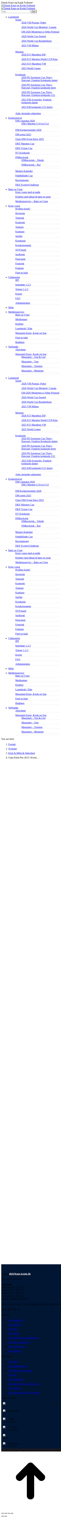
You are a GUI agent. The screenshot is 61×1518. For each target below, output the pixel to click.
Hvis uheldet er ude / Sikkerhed (23, 1392)
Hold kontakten (16, 1379)
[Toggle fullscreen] (9, 1513)
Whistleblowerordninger (20, 1370)
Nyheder (12, 1375)
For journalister (15, 1320)
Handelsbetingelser (17, 1366)
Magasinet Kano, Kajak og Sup (23, 1383)
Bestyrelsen (14, 1333)
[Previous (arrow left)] (2, 1516)
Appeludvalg (14, 1324)
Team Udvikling (16, 1346)
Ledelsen (12, 1329)
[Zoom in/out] (12, 1513)
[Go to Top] (30, 1509)
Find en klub (14, 1388)
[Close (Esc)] (2, 1513)
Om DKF (13, 1361)
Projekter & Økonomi (19, 1342)
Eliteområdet (14, 1351)
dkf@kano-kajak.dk (20, 1273)
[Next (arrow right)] (5, 1516)
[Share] (5, 1513)
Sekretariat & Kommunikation (23, 1337)
